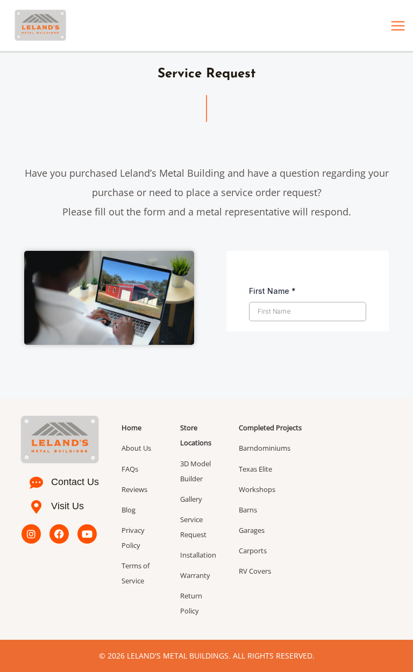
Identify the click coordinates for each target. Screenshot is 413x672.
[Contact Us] (36, 482)
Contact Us (75, 481)
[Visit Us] (36, 507)
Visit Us (67, 506)
